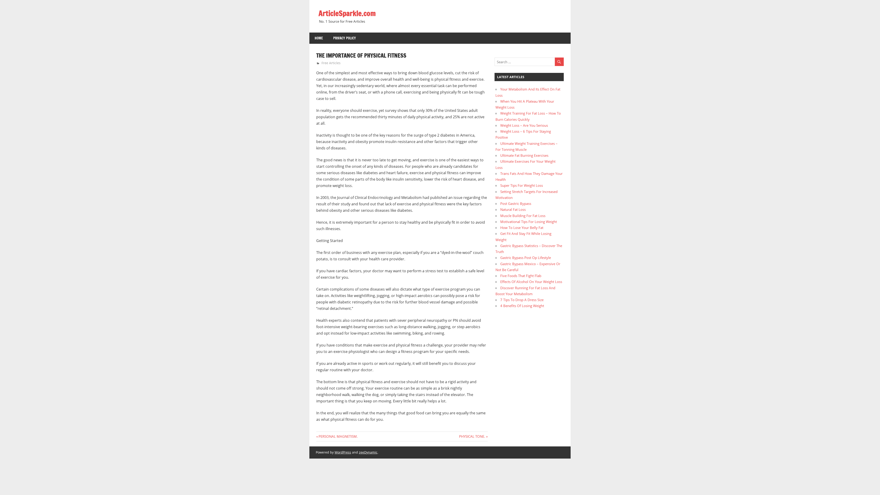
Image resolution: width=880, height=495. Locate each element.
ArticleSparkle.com (347, 13)
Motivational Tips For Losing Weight (528, 221)
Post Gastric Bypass (515, 203)
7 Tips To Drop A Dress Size (522, 299)
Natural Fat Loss (513, 209)
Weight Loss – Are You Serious (524, 125)
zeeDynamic (368, 452)
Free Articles (331, 63)
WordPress (343, 452)
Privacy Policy (344, 38)
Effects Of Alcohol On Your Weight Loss (531, 281)
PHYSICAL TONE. (472, 436)
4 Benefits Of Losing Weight (522, 305)
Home (319, 38)
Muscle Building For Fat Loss (522, 215)
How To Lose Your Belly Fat (521, 227)
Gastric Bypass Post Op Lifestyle (525, 257)
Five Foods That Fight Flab (520, 275)
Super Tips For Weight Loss (521, 185)
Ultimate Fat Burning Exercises (524, 155)
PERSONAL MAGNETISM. (338, 436)
